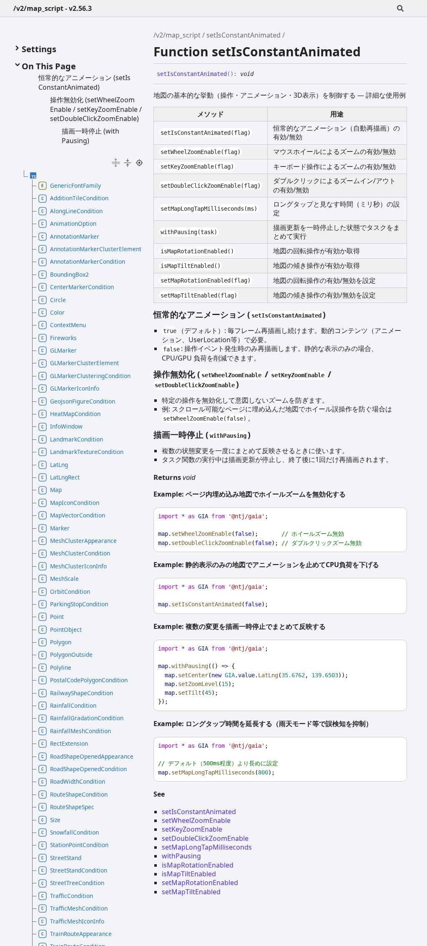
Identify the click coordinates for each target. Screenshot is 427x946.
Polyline (60, 667)
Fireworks (63, 338)
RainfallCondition (73, 705)
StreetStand (65, 858)
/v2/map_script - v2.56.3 (52, 8)
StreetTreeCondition (77, 883)
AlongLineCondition (76, 211)
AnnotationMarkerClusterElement (94, 249)
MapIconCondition (74, 503)
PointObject (66, 629)
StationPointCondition (79, 845)
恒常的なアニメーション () (239, 314)
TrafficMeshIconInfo (77, 921)
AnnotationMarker (74, 236)
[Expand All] (116, 163)
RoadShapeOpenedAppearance (91, 756)
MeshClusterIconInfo (78, 566)
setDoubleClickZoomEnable (205, 838)
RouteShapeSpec (72, 807)
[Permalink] (260, 74)
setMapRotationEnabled (200, 882)
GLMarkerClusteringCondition (90, 376)
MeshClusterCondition (80, 553)
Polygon (60, 642)
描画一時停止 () (202, 434)
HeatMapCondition (75, 414)
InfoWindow (66, 426)
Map (56, 490)
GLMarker (63, 350)
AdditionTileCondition (79, 198)
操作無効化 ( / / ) (242, 379)
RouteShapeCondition (79, 794)
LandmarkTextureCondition (86, 452)
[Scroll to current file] (139, 163)
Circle (58, 300)
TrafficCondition (71, 896)
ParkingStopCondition (79, 604)
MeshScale (64, 579)
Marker (60, 528)
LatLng (59, 465)
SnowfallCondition (74, 832)
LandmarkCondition (76, 439)
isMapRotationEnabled (198, 865)
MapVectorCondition (77, 515)
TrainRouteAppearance (81, 934)
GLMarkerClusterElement (84, 363)
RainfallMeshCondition (80, 731)
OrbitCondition (70, 591)
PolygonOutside (71, 654)
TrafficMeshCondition (79, 908)
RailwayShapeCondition (81, 693)
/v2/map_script (177, 35)
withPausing (181, 855)
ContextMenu (68, 325)
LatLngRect (65, 477)
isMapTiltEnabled (189, 873)
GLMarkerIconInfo (74, 388)
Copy (393, 516)
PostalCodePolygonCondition (89, 680)
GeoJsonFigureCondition (82, 401)
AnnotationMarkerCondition (87, 261)
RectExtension (69, 743)
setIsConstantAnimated (243, 35)
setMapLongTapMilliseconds (207, 847)
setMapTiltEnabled (191, 891)
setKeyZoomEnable (192, 829)
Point (57, 617)
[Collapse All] (127, 163)
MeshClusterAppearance (83, 541)
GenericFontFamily (75, 185)
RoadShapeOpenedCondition (88, 769)
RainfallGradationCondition (86, 718)
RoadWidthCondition (77, 781)
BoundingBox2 (69, 274)
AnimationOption (73, 223)
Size (55, 820)
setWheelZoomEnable (196, 820)
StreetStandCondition (78, 870)
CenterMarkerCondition (82, 287)
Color (57, 312)
